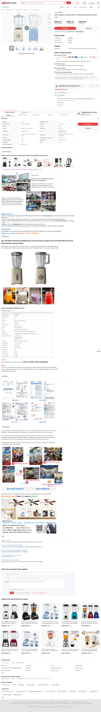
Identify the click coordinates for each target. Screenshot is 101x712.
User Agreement (58, 706)
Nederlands (53, 703)
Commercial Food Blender (34, 9)
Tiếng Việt (82, 703)
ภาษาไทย (73, 703)
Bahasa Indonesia (88, 703)
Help (75, 7)
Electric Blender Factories (7, 691)
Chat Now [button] (89, 28)
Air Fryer (52, 665)
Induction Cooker (54, 670)
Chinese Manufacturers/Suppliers (34, 702)
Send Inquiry (65, 28)
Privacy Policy (71, 706)
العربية (58, 703)
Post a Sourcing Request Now (39, 593)
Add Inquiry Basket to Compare (27, 53)
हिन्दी (69, 703)
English (18, 703)
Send (12, 592)
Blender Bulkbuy (17, 694)
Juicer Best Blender (93, 691)
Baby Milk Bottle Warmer (55, 668)
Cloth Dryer (28, 668)
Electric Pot (28, 670)
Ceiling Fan (77, 670)
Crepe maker (28, 665)
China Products (24, 702)
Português (28, 703)
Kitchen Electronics (18, 9)
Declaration (65, 706)
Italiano (43, 703)
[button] (70, 115)
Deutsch (48, 703)
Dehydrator (3, 665)
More (2, 697)
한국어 (61, 703)
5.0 (82, 114)
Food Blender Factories (21, 691)
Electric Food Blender (62, 691)
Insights (85, 702)
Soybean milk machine (6, 670)
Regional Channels (66, 702)
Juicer (14, 684)
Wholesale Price (52, 702)
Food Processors (6, 684)
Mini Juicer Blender (82, 691)
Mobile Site (80, 702)
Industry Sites (59, 702)
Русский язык (38, 703)
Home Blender (73, 691)
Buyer (68, 7)
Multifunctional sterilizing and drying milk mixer (11, 668)
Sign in (98, 3)
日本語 (65, 703)
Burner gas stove (78, 668)
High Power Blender (31, 684)
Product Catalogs (21, 662)
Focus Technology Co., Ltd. (41, 706)
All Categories (6, 7)
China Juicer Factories (50, 691)
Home (2, 9)
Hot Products (16, 702)
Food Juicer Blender (6, 694)
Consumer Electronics (9, 9)
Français (32, 703)
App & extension (82, 7)
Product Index (74, 702)
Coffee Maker (21, 684)
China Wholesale (45, 702)
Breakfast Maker (78, 665)
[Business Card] (97, 118)
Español (22, 703)
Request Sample (79, 31)
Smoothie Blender (55, 684)
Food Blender (25, 9)
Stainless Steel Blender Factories (36, 691)
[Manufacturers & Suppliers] (8, 2)
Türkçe (77, 703)
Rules (99, 7)
